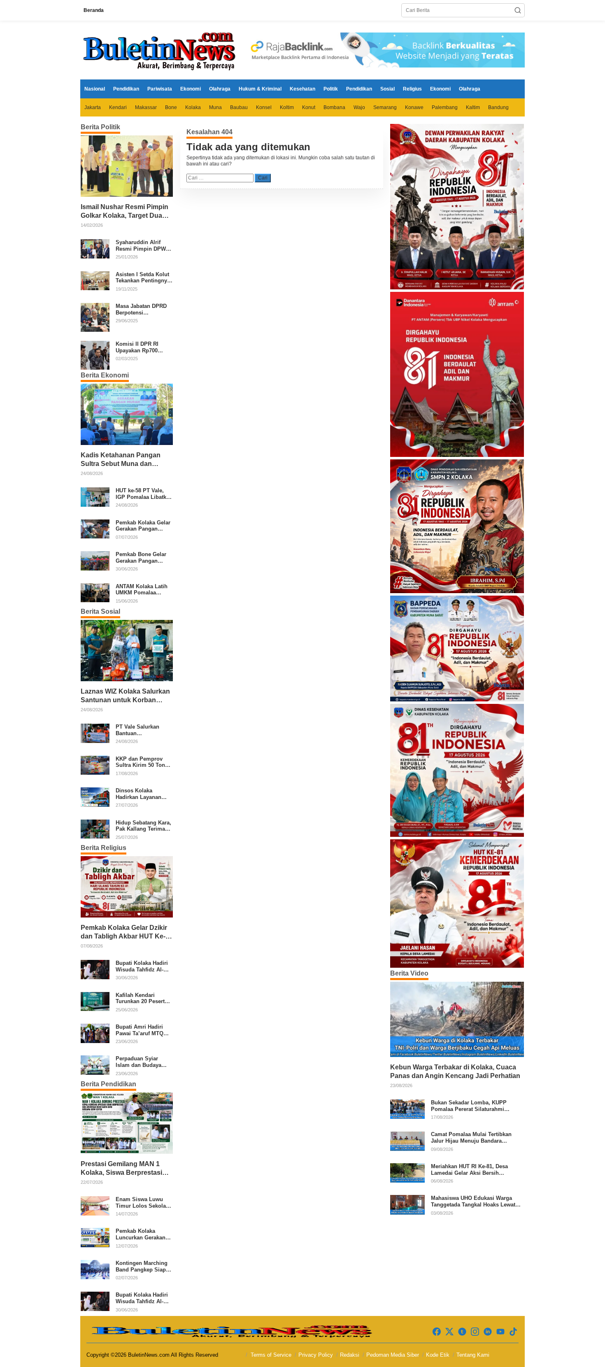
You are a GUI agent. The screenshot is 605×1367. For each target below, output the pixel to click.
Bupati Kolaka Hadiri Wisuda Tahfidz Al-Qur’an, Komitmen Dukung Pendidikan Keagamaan (142, 966)
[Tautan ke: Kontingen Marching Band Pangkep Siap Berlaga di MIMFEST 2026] (95, 1269)
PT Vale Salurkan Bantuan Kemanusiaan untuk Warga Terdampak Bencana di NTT (141, 730)
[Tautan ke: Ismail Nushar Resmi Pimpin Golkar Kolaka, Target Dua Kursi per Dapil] (127, 166)
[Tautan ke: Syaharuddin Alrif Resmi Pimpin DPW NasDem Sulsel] (95, 249)
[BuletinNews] (160, 50)
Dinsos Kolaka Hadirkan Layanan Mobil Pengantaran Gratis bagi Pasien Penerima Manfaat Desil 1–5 (140, 793)
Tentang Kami (472, 1355)
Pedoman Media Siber (392, 1355)
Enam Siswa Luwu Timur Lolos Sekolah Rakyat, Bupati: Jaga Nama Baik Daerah (142, 1202)
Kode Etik (437, 1355)
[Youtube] (500, 1331)
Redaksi (349, 1355)
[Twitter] (449, 1331)
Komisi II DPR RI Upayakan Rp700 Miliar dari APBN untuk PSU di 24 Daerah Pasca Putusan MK (137, 347)
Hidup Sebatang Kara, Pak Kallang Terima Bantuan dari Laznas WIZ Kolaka (143, 826)
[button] (518, 10)
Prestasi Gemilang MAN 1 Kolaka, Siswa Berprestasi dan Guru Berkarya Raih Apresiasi (121, 1168)
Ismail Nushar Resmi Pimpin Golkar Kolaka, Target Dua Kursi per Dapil (124, 211)
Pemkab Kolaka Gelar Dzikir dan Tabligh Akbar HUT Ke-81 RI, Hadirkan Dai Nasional (125, 932)
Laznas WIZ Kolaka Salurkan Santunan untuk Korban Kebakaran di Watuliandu (125, 696)
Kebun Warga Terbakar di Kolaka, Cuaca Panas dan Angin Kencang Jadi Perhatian (455, 1071)
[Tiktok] (513, 1331)
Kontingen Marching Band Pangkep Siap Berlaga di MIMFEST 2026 (142, 1266)
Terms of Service (271, 1355)
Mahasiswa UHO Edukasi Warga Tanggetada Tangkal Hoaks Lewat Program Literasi (473, 1201)
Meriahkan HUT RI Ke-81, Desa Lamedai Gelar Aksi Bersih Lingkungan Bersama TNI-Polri (470, 1169)
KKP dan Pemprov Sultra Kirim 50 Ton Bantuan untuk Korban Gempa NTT (141, 762)
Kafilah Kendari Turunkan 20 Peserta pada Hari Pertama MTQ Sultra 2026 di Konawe (142, 998)
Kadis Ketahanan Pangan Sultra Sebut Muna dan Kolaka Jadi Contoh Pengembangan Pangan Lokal (121, 460)
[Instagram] (475, 1331)
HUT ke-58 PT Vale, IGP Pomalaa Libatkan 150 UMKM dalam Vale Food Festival (144, 493)
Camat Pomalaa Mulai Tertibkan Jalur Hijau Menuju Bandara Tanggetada (471, 1138)
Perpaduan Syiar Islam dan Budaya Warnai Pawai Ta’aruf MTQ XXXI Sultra (142, 1061)
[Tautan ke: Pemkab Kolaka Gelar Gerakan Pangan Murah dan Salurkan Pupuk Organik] (95, 528)
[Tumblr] (462, 1331)
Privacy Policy (315, 1355)
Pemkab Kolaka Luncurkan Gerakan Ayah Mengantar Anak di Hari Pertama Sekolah (143, 1234)
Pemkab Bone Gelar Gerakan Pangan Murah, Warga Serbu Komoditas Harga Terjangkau (142, 557)
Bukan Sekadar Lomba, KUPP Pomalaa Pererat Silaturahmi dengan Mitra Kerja (469, 1105)
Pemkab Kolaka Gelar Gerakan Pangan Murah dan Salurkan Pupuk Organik (143, 525)
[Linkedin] (487, 1331)
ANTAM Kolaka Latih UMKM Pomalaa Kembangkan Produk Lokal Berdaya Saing (142, 589)
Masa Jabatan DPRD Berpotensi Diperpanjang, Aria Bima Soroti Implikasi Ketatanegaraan (143, 309)
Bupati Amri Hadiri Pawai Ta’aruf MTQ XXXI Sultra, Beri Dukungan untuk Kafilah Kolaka (139, 1030)
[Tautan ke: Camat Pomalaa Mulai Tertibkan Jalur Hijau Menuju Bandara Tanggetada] (407, 1140)
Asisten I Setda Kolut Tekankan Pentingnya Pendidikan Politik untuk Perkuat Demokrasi (143, 277)
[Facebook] (436, 1331)
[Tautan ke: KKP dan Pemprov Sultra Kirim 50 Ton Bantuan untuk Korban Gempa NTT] (95, 765)
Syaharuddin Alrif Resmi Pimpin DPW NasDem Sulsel (141, 245)
